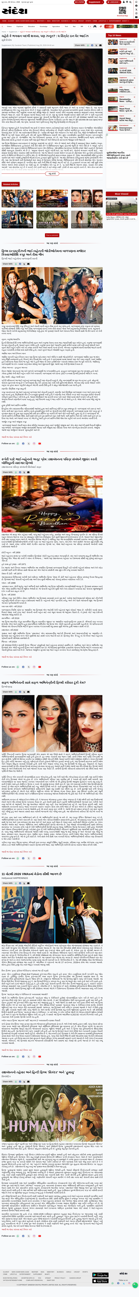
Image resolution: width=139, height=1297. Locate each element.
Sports (88, 21)
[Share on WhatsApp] (135, 1285)
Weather (40, 21)
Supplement (94, 2)
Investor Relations (10, 1278)
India (49, 21)
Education (31, 26)
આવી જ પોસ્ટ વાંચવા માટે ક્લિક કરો (17, 437)
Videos (9, 26)
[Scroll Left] (2, 26)
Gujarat (11, 21)
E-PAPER (80, 2)
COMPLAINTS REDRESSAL (34, 1280)
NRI (82, 26)
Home (4, 21)
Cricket (81, 21)
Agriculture (56, 26)
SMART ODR (51, 1280)
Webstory (56, 21)
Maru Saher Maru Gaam (25, 21)
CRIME (95, 21)
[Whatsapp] (136, 2)
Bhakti (124, 21)
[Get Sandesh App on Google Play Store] (100, 1275)
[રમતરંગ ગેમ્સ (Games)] (95, 26)
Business (65, 21)
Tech (66, 26)
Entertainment (115, 21)
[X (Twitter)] (96, 45)
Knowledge (43, 26)
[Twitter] (136, 9)
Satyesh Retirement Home (12, 1280)
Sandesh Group (75, 1278)
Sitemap (48, 1278)
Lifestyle (102, 21)
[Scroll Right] (90, 26)
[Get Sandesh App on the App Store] (100, 1281)
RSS (39, 1278)
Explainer (20, 26)
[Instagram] (136, 13)
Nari (74, 26)
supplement (13, 32)
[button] (123, 2)
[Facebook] (136, 6)
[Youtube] (136, 17)
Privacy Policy (60, 1278)
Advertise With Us (27, 1278)
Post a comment (52, 235)
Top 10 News (114, 35)
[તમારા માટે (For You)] (100, 26)
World (74, 21)
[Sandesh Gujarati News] (17, 10)
